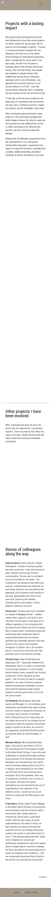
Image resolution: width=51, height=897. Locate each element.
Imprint (17, 892)
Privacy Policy (31, 892)
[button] (41, 3)
